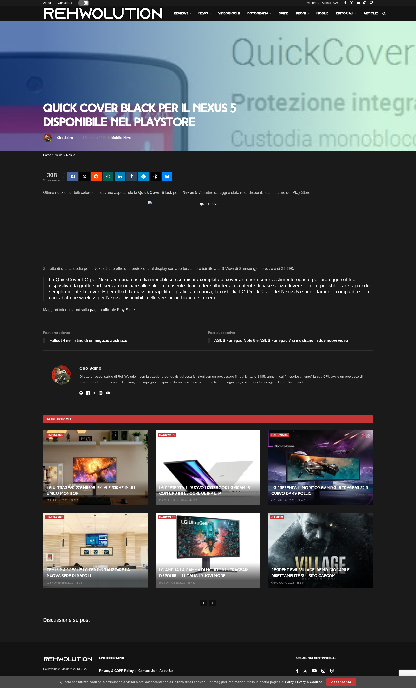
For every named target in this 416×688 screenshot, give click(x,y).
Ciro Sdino (65, 138)
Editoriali (344, 13)
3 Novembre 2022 (61, 582)
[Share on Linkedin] (120, 176)
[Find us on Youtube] (358, 3)
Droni (301, 13)
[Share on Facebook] (72, 176)
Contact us (65, 3)
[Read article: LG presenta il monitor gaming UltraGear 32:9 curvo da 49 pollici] (320, 467)
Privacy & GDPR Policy (116, 671)
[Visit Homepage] (103, 13)
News (203, 13)
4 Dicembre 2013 (94, 138)
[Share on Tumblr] (131, 176)
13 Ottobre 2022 (173, 582)
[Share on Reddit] (96, 176)
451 (303, 500)
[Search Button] (384, 13)
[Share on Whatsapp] (108, 176)
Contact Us (146, 671)
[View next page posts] (212, 603)
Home (47, 155)
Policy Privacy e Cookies (303, 682)
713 (194, 500)
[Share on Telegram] (143, 176)
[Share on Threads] (155, 176)
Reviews (181, 13)
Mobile (322, 13)
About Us (49, 3)
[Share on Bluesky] (167, 176)
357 (81, 582)
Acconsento (341, 682)
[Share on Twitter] (84, 176)
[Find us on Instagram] (364, 3)
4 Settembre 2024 (174, 500)
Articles (371, 13)
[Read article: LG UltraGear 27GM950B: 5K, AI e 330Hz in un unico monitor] (95, 467)
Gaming (277, 517)
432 (192, 582)
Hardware (55, 434)
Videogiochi (229, 13)
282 (75, 500)
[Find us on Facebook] (345, 3)
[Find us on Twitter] (351, 3)
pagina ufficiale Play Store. (113, 310)
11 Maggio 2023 (284, 500)
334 (301, 582)
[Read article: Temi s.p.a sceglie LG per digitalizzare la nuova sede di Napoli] (95, 550)
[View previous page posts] (203, 603)
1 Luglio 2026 (58, 500)
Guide (283, 13)
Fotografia (257, 13)
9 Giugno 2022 (283, 582)
